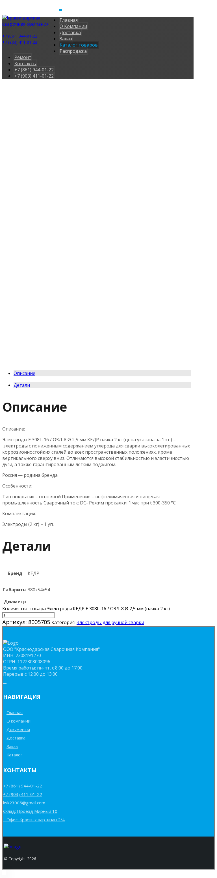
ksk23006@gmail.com (24, 802)
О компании (18, 721)
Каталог (14, 755)
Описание (24, 373)
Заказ (12, 746)
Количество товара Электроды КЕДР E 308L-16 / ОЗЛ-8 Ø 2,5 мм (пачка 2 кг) (86, 608)
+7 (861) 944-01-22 (22, 786)
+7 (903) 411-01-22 (22, 794)
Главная (14, 712)
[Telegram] (4, 681)
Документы (18, 729)
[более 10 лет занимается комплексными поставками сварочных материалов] (30, 24)
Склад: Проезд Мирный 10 (30, 811)
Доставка (15, 738)
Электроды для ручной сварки (110, 622)
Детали (22, 385)
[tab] (102, 373)
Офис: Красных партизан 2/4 (35, 819)
